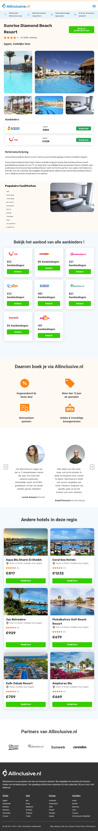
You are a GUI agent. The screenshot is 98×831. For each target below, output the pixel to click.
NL (3, 826)
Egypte (8, 43)
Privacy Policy (80, 826)
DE (9, 826)
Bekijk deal (83, 128)
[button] (94, 6)
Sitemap (57, 826)
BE (6, 826)
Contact (71, 826)
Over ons (64, 826)
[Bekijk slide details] (13, 747)
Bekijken (18, 272)
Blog (51, 826)
